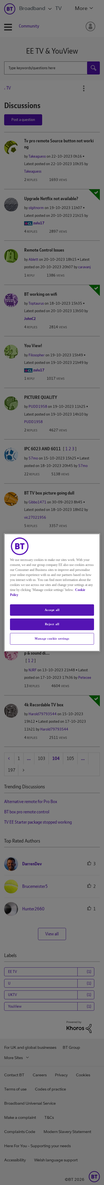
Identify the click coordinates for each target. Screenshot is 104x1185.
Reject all (52, 624)
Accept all (52, 610)
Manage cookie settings (52, 638)
